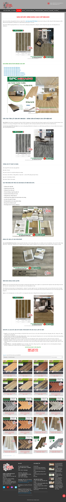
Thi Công (56, 10)
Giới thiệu (36, 466)
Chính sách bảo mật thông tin (40, 467)
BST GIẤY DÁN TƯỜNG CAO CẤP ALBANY (58, 475)
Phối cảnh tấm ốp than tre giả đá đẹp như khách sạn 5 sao (59, 482)
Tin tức (36, 476)
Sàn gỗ (23, 10)
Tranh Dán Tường (39, 10)
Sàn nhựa (19, 10)
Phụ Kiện (51, 10)
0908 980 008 (24, 474)
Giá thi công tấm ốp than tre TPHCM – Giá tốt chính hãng (58, 479)
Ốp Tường (13, 10)
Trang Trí (46, 10)
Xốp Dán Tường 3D (30, 10)
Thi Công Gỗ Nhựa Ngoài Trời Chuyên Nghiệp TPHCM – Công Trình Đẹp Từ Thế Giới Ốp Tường (55, 470)
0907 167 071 (24, 467)
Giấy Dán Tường (6, 10)
